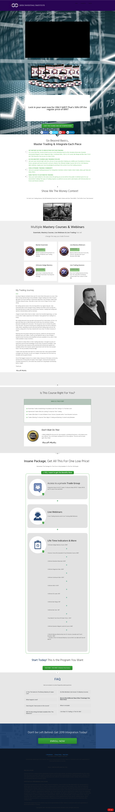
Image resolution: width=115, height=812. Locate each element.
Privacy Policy (58, 754)
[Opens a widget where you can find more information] (110, 809)
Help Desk (65, 754)
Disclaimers (50, 754)
